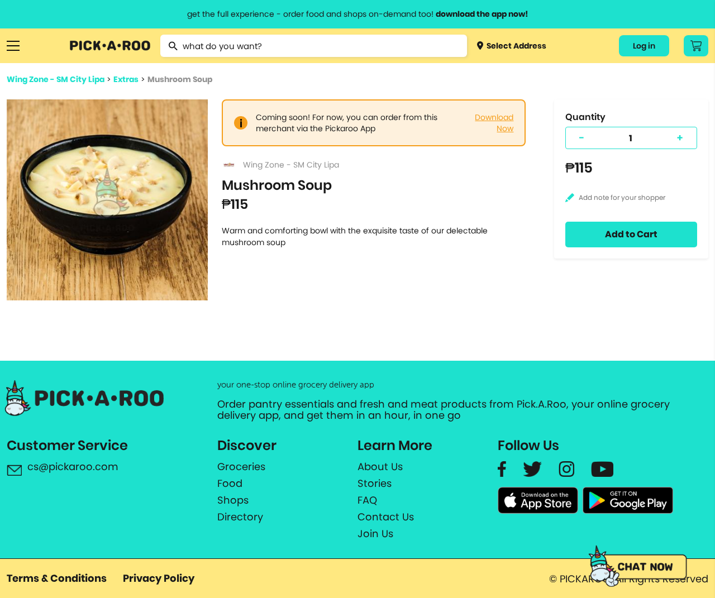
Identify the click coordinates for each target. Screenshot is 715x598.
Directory (240, 517)
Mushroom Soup (179, 79)
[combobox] (314, 46)
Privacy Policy (158, 578)
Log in (644, 45)
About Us (380, 466)
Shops (233, 500)
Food (229, 483)
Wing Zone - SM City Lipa (55, 79)
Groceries (241, 466)
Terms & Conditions (57, 578)
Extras (126, 79)
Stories (375, 483)
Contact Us (386, 517)
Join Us (375, 533)
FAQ (367, 500)
